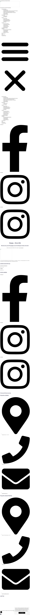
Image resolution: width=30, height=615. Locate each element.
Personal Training (5, 25)
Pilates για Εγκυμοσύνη (6, 19)
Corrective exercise (6, 23)
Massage (3, 28)
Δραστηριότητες (5, 114)
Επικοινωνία (3, 34)
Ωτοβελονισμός (5, 103)
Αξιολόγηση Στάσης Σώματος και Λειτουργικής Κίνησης (10, 10)
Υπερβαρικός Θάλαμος (5, 115)
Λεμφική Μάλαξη (5, 13)
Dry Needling (5, 16)
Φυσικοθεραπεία (4, 96)
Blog (2, 121)
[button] (15, 66)
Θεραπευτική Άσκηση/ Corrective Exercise (8, 11)
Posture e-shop (4, 35)
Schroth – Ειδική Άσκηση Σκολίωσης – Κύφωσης (9, 12)
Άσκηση (3, 22)
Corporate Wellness (6, 32)
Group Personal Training (6, 24)
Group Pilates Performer (6, 108)
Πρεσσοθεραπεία (5, 30)
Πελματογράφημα (5, 14)
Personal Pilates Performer (6, 20)
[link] (14, 610)
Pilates (3, 17)
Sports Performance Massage (7, 29)
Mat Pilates (4, 109)
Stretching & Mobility (6, 26)
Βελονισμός (3, 102)
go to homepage (21, 247)
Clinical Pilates (5, 18)
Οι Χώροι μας (3, 120)
